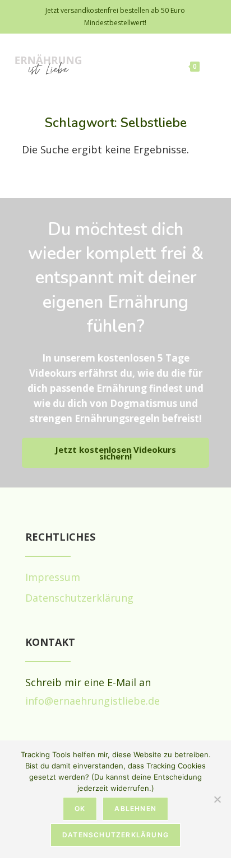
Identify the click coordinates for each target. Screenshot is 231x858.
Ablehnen (135, 808)
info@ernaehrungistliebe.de (92, 700)
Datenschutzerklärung (115, 835)
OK (80, 808)
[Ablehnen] (217, 799)
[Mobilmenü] (211, 65)
